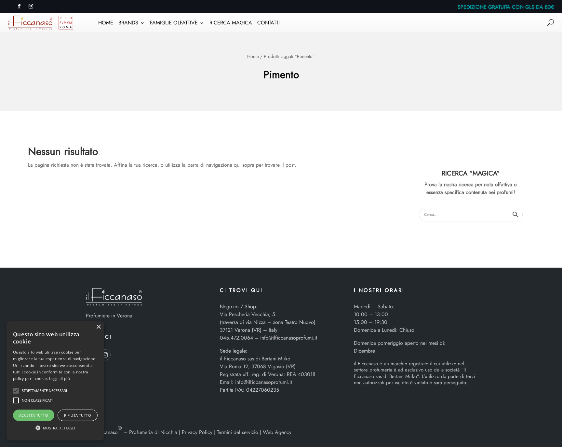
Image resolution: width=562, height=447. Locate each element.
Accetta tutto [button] (33, 415)
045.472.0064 (236, 338)
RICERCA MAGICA (230, 23)
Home (253, 56)
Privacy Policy (197, 432)
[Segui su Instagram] (30, 6)
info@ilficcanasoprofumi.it (288, 338)
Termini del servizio (237, 432)
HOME (105, 23)
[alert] (55, 380)
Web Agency (277, 432)
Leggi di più (59, 378)
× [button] (98, 327)
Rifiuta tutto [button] (77, 415)
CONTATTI (268, 23)
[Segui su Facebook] (19, 6)
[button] (15, 390)
